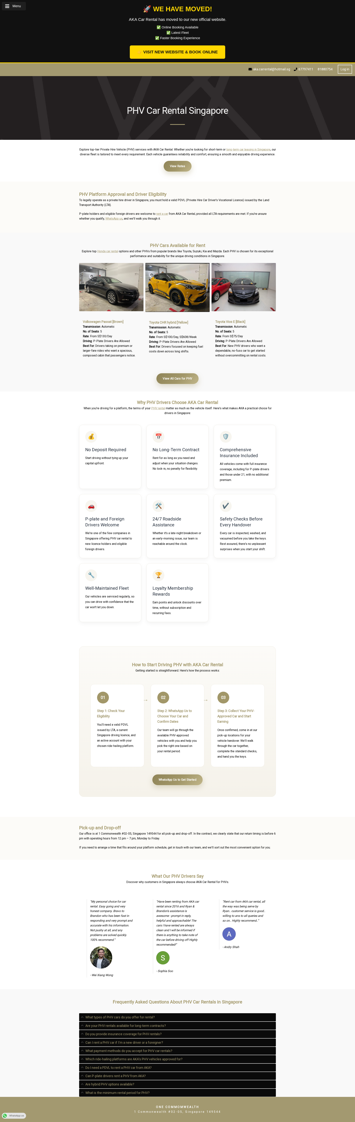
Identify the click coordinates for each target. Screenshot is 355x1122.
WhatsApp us (114, 218)
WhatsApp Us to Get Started (177, 779)
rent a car (162, 214)
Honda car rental (107, 251)
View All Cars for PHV (177, 378)
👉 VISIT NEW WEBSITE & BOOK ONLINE (177, 52)
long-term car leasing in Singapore (248, 149)
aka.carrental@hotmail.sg (271, 69)
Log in (345, 69)
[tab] (177, 1017)
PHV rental (158, 408)
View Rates (177, 166)
